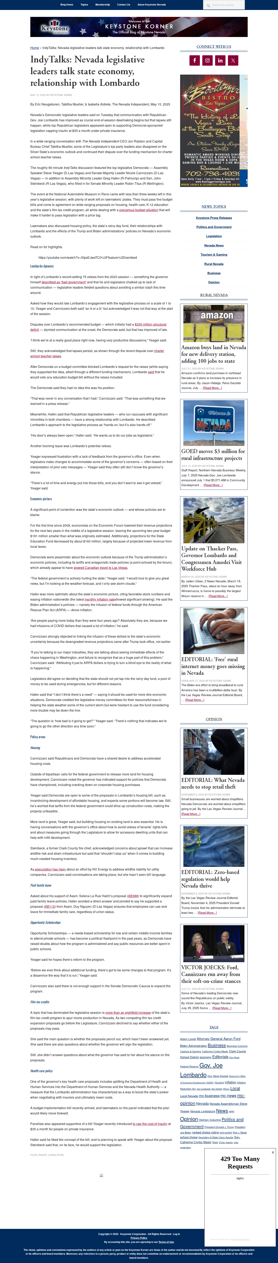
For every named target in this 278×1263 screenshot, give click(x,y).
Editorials (220, 1057)
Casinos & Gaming (190, 1051)
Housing (219, 1082)
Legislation (56, 1154)
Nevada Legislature (202, 1111)
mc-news (228, 1095)
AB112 (50, 906)
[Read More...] (212, 388)
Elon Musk (234, 1057)
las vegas (216, 1088)
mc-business (209, 1095)
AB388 (133, 895)
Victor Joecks (226, 1142)
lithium (226, 1088)
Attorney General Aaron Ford (218, 1038)
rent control (226, 1132)
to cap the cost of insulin (150, 1123)
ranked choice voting (205, 1132)
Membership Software (240, 1239)
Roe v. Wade (240, 1132)
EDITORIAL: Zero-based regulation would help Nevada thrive (210, 879)
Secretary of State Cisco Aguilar (215, 1137)
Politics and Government (214, 227)
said (151, 372)
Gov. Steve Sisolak (217, 1076)
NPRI (231, 1111)
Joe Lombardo (203, 1088)
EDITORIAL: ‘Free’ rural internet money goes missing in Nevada (213, 666)
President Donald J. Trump (219, 1127)
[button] (214, 131)
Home (34, 47)
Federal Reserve (189, 1066)
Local (235, 1088)
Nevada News (214, 245)
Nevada (202, 1103)
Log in (176, 1234)
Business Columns (237, 1046)
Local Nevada (189, 1096)
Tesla (215, 1142)
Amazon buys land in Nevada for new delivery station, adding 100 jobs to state (213, 354)
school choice (189, 1137)
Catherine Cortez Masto (215, 1051)
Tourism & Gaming (214, 254)
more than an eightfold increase (128, 1012)
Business (214, 273)
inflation (230, 1082)
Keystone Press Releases (214, 217)
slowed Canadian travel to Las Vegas (100, 567)
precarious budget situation (138, 210)
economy (205, 1057)
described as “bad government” (64, 282)
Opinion (214, 282)
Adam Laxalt (188, 1039)
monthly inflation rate (100, 599)
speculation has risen (50, 869)
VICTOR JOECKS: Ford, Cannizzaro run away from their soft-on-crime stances (211, 974)
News (222, 1110)
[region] (214, 131)
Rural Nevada (213, 264)
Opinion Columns (210, 1120)
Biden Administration (193, 1045)
